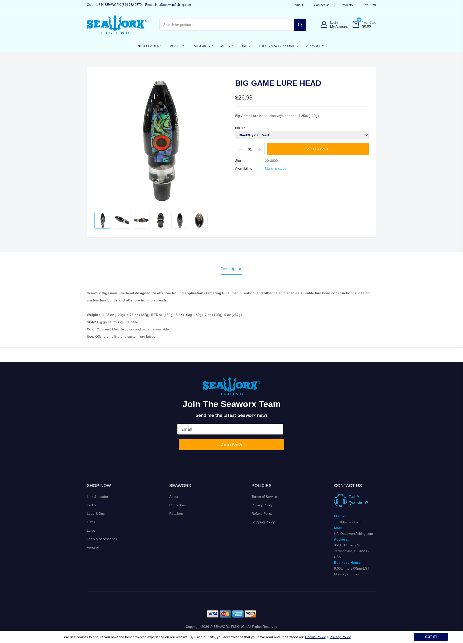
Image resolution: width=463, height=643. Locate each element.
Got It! (431, 637)
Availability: (243, 168)
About (299, 5)
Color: (240, 128)
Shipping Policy (263, 522)
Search (300, 25)
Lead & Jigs (96, 513)
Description (231, 269)
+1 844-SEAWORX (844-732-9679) (118, 5)
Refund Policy (262, 513)
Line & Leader (97, 497)
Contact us (322, 5)
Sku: (238, 160)
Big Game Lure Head (278, 83)
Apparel (93, 547)
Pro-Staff (370, 5)
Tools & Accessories (102, 539)
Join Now (231, 444)
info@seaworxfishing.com (173, 5)
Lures (91, 530)
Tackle (91, 505)
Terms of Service (264, 497)
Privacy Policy (262, 505)
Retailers (346, 5)
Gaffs (91, 522)
